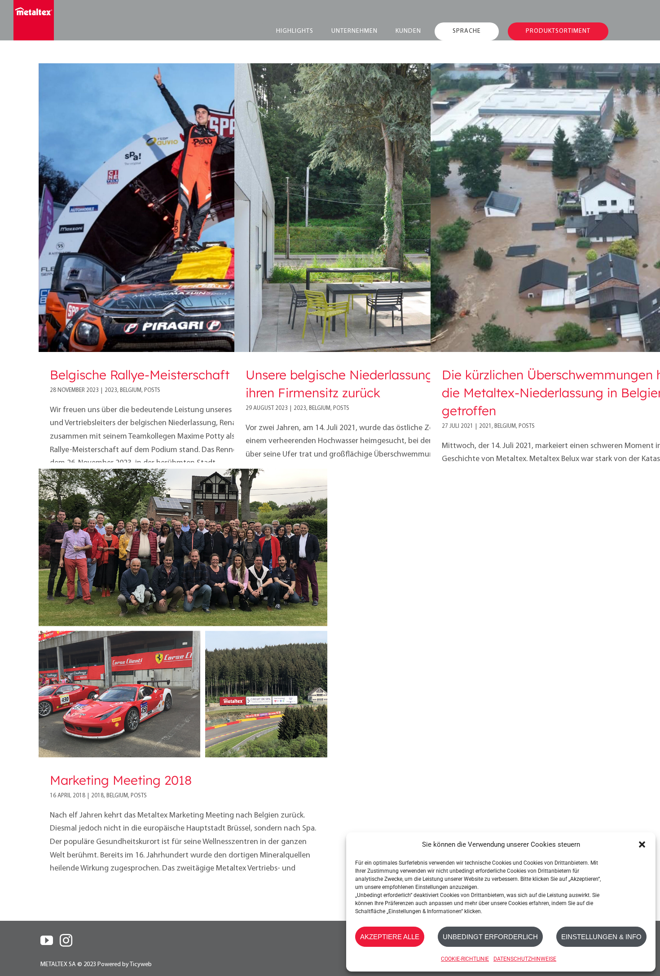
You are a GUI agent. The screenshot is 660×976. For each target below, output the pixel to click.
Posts (152, 390)
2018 (97, 796)
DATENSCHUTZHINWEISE (524, 959)
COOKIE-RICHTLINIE (465, 959)
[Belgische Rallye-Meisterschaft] (183, 207)
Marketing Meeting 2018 (121, 780)
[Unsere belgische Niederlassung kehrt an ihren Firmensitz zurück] (378, 207)
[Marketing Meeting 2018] (183, 613)
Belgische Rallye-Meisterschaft (139, 374)
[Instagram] (66, 940)
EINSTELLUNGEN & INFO (601, 937)
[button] (642, 844)
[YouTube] (46, 940)
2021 (485, 426)
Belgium (130, 390)
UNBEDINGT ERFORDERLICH (490, 937)
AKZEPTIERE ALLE (389, 937)
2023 (111, 390)
